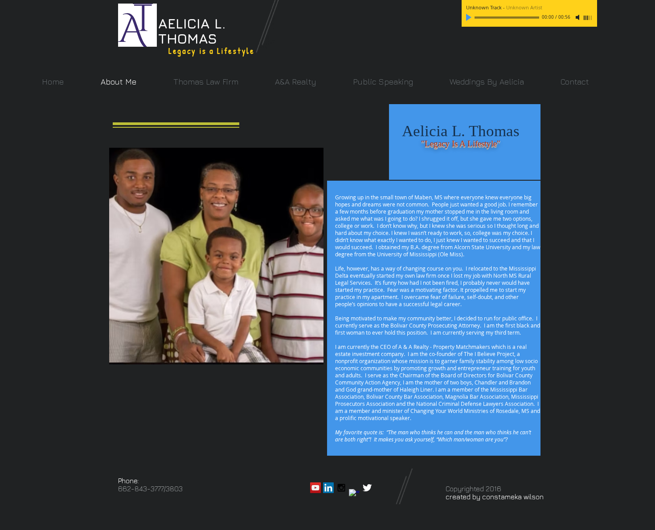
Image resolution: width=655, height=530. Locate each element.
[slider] (588, 18)
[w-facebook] (354, 494)
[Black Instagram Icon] (341, 487)
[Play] (469, 17)
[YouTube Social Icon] (315, 487)
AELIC (177, 23)
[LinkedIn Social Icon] (328, 487)
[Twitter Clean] (367, 487)
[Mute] (578, 17)
